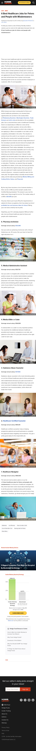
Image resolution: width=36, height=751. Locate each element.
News (6, 11)
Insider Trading (6, 711)
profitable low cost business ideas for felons (14, 205)
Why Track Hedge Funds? (14, 637)
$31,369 (9, 197)
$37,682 (18, 372)
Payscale (20, 179)
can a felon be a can (7, 528)
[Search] (33, 2)
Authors (4, 717)
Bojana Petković (28, 20)
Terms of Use (5, 730)
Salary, (12, 179)
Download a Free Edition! (14, 640)
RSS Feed (7, 705)
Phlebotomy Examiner (9, 118)
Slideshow (4, 525)
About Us (4, 714)
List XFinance (12, 525)
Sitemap (4, 723)
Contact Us (5, 720)
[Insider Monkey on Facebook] (22, 700)
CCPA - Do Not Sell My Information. (12, 736)
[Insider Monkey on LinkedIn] (33, 700)
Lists (2, 11)
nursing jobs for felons (19, 528)
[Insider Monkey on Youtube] (30, 700)
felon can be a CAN (22, 525)
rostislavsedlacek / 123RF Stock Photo (27, 519)
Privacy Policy (5, 727)
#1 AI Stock (24, 2)
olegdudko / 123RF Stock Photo (29, 466)
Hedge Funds (6, 708)
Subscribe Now (18, 613)
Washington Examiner (22, 118)
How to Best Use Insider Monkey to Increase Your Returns (17, 633)
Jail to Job (12, 120)
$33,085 (18, 226)
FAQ (3, 733)
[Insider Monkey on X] (26, 700)
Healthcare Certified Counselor (14, 420)
